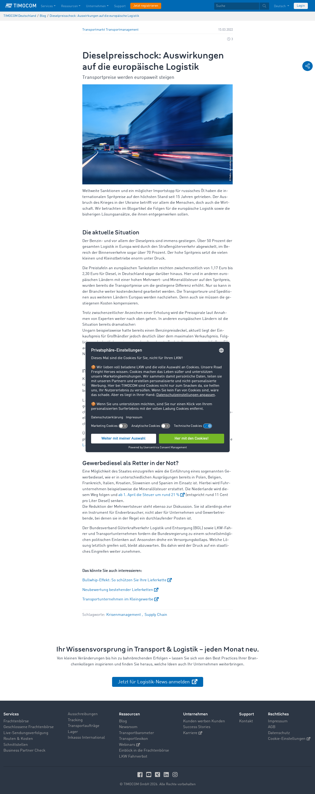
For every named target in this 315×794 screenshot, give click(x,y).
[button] (307, 66)
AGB (271, 727)
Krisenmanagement (124, 615)
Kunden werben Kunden (204, 721)
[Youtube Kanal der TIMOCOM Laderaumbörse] (149, 774)
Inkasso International (86, 738)
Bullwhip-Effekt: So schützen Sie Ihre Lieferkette (124, 580)
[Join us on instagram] (175, 774)
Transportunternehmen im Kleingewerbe (117, 599)
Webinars (127, 745)
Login (301, 5)
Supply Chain (156, 615)
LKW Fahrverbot (133, 757)
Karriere (190, 733)
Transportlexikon (133, 739)
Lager (73, 732)
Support (120, 6)
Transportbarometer (136, 733)
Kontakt (246, 721)
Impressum (278, 721)
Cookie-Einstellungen (287, 739)
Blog (123, 721)
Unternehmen (96, 6)
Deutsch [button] (280, 6)
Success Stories (196, 727)
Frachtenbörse (16, 721)
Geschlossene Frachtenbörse (28, 727)
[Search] (264, 6)
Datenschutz (279, 733)
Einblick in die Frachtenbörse (144, 751)
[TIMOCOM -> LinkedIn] (167, 774)
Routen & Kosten (18, 739)
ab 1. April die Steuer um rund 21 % (148, 495)
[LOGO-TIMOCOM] (20, 6)
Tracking (75, 720)
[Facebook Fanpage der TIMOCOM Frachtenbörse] (140, 774)
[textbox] (241, 6)
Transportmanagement (122, 29)
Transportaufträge (83, 726)
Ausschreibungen (83, 714)
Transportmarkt (93, 29)
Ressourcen (69, 6)
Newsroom (128, 727)
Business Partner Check (24, 751)
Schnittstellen (15, 745)
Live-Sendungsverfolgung (25, 733)
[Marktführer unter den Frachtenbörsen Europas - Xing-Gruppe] (158, 774)
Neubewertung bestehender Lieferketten (117, 590)
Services (47, 6)
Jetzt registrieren (145, 5)
